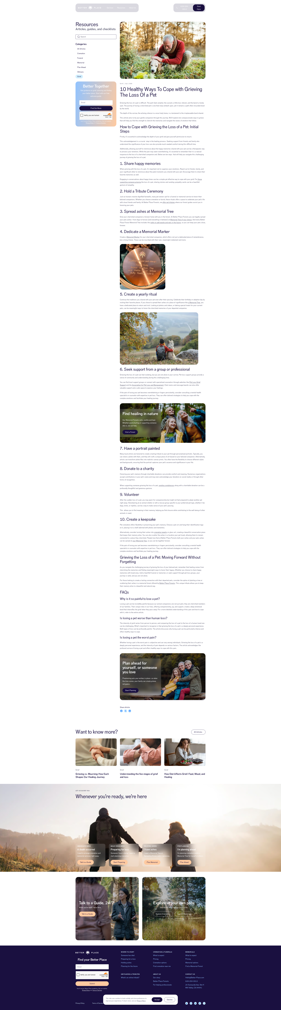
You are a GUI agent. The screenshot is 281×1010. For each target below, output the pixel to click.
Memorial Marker (133, 237)
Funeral (80, 58)
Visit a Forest (130, 432)
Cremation (81, 53)
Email (78, 963)
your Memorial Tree (139, 541)
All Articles (81, 49)
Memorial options (191, 963)
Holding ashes (126, 963)
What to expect (158, 955)
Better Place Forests (167, 583)
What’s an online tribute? (130, 977)
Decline (169, 1000)
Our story (156, 977)
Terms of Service (101, 123)
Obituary (80, 72)
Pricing (155, 959)
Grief (79, 76)
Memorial (80, 63)
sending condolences (166, 485)
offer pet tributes (168, 202)
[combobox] (96, 36)
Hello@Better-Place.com (194, 977)
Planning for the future (129, 966)
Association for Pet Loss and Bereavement (148, 385)
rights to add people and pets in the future (165, 222)
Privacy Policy (90, 123)
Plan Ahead (81, 67)
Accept (157, 1000)
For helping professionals (162, 985)
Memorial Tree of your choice (181, 220)
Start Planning (130, 690)
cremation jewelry (160, 532)
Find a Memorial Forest (194, 966)
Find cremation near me (162, 966)
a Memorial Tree (194, 302)
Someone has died (127, 955)
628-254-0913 (191, 981)
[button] (121, 710)
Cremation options (160, 963)
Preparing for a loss (128, 959)
